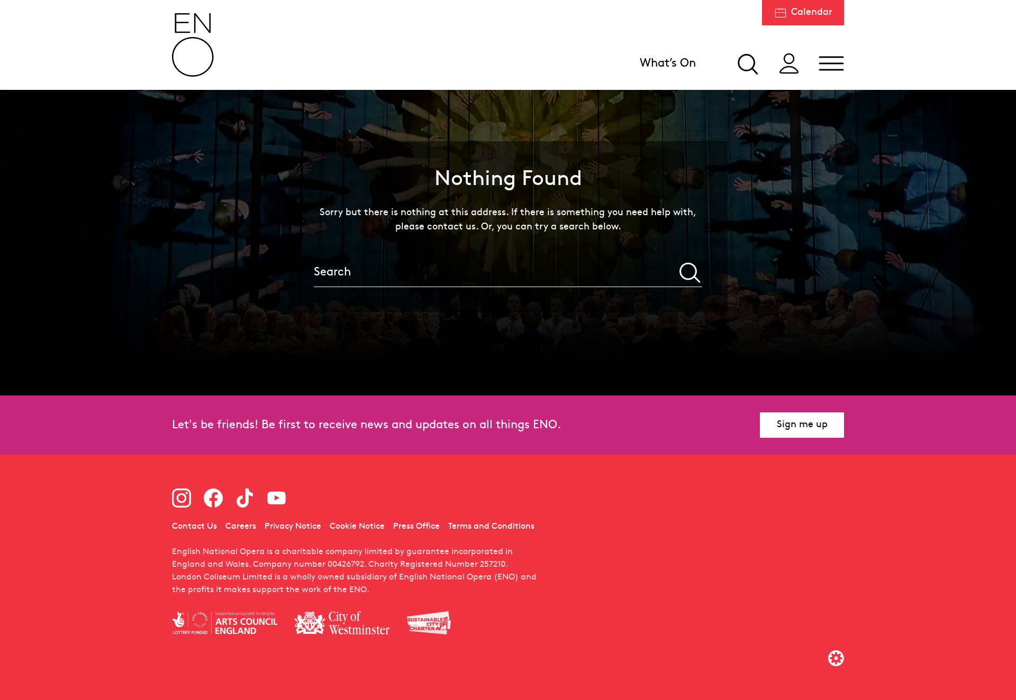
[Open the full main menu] (831, 63)
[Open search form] (746, 63)
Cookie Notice (357, 526)
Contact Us (194, 526)
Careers (240, 526)
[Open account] (789, 63)
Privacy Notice (293, 526)
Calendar (811, 12)
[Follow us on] (181, 498)
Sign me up (802, 425)
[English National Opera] (193, 45)
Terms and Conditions (491, 526)
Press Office (416, 526)
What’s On (668, 64)
